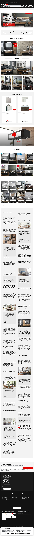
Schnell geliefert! (8, 51)
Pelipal (29, 198)
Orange (4, 198)
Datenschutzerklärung (20, 531)
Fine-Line (29, 187)
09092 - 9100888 (15, 2)
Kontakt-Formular (24, 498)
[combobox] (11, 6)
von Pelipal (5, 187)
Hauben (29, 172)
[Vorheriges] (4, 108)
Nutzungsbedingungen (26, 469)
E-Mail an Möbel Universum (26, 497)
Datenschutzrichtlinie (19, 469)
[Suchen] (20, 6)
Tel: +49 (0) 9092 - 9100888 (26, 496)
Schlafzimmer (13, 172)
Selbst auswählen (7, 533)
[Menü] (2, 6)
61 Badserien (5, 160)
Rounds (13, 198)
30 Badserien (13, 160)
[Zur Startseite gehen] (5, 4)
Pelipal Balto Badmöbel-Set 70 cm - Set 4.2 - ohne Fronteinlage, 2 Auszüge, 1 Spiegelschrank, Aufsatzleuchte (9, 117)
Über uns (13, 496)
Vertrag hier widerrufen (17, 507)
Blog (20, 2)
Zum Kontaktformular (7, 488)
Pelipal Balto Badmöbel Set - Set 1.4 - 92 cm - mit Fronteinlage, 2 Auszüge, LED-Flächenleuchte (25, 117)
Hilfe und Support (4, 500)
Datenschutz (9, 470)
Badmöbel (29, 160)
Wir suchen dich (14, 497)
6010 (13, 187)
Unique (21, 187)
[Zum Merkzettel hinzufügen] (15, 112)
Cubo (21, 198)
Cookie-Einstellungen (21, 526)
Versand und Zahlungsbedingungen (7, 499)
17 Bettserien (5, 172)
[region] (17, 108)
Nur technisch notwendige (16, 533)
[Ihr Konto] (26, 6)
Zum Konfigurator (9, 121)
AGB (2, 496)
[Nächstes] (30, 108)
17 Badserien (21, 160)
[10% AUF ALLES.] (17, 20)
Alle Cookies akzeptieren (25, 533)
